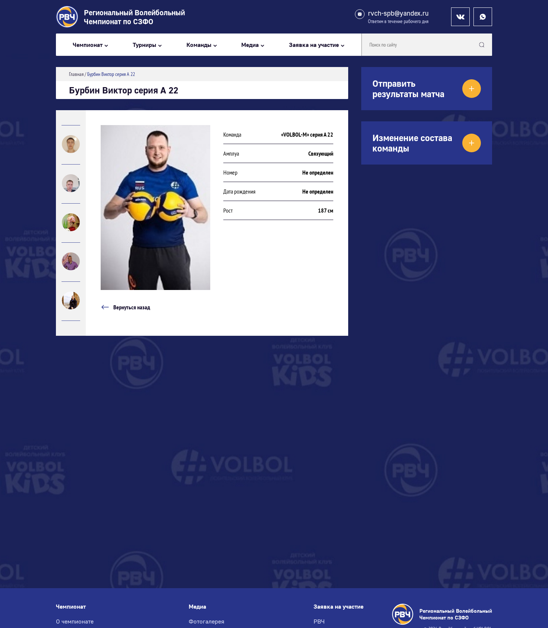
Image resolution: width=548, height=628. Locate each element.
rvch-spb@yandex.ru (398, 13)
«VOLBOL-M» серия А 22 (307, 134)
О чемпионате (75, 621)
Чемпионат (88, 44)
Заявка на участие (314, 44)
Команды (198, 44)
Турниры (144, 44)
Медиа (250, 44)
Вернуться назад (131, 307)
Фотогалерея (206, 621)
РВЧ (319, 621)
